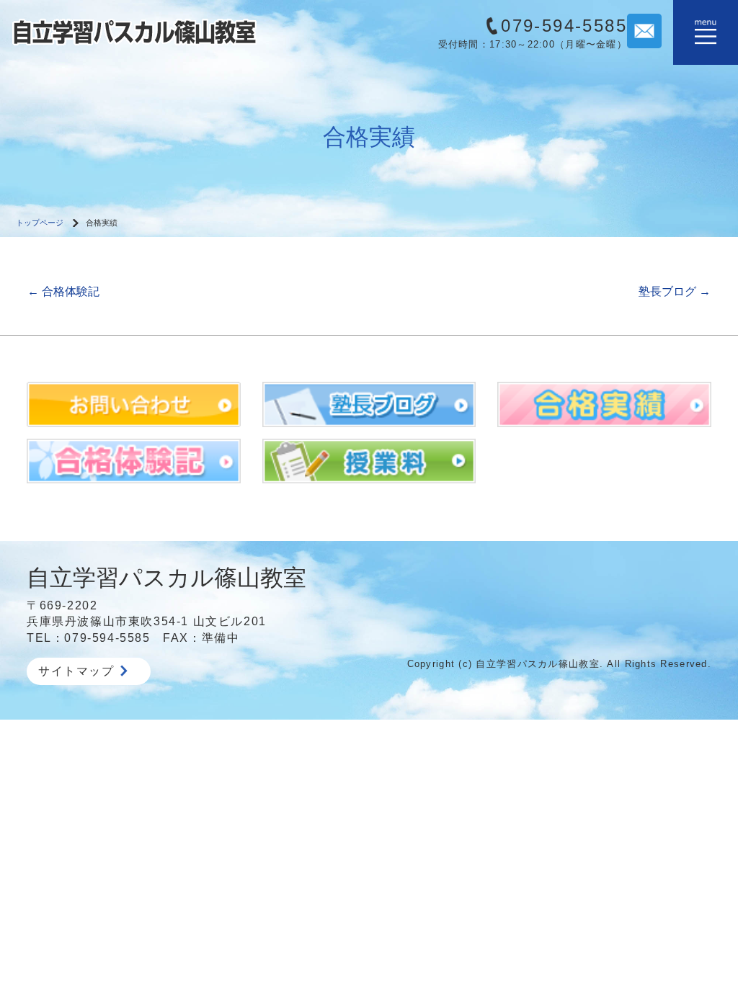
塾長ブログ (675, 291)
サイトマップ (76, 671)
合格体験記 (63, 291)
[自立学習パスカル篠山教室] (134, 31)
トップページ (39, 222)
